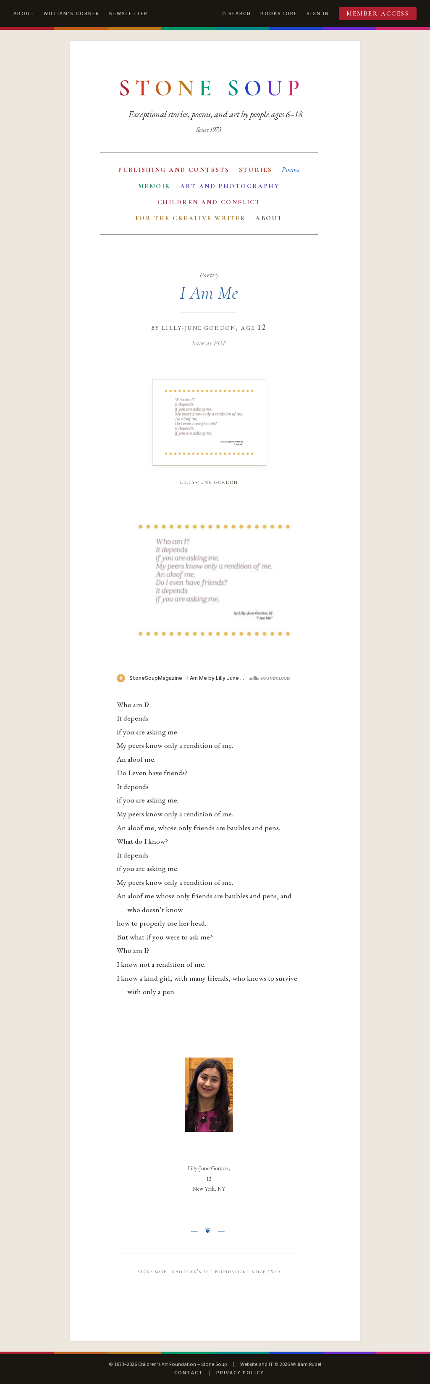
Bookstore (278, 13)
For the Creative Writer (190, 218)
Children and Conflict (208, 202)
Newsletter (128, 13)
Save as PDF (209, 342)
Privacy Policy (240, 1372)
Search (239, 13)
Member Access (377, 13)
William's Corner (72, 13)
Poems (291, 169)
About (23, 13)
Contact (188, 1372)
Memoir (154, 186)
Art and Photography (230, 186)
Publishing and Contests (173, 170)
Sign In (318, 13)
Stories (256, 170)
